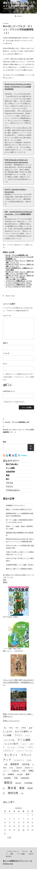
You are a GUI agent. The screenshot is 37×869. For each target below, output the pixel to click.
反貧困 (11, 767)
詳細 (4, 580)
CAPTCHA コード (9, 391)
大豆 (23, 771)
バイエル (21, 747)
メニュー (19, 16)
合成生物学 (19, 767)
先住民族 (26, 764)
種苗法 (8, 782)
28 (23, 830)
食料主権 (13, 793)
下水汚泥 (29, 760)
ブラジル (13, 295)
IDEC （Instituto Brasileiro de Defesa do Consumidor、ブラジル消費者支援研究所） (18, 214)
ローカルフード (19, 760)
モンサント (11, 754)
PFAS (11, 728)
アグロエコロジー (13, 490)
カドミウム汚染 (9, 740)
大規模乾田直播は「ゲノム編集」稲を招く (20, 565)
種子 (7, 479)
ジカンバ (23, 744)
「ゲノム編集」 (21, 854)
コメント (7, 315)
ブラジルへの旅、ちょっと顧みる (16, 279)
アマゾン (9, 486)
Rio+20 (7, 295)
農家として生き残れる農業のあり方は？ (19, 509)
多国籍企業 (15, 771)
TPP (17, 728)
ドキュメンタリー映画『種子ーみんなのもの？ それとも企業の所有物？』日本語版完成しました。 (18, 682)
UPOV (23, 728)
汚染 (16, 778)
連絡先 (5, 582)
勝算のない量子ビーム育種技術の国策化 (19, 569)
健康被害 (14, 764)
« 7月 (9, 837)
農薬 (7, 475)
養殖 (22, 793)
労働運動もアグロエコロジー (15, 505)
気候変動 (7, 778)
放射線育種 (10, 472)
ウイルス (27, 735)
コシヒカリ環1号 (11, 744)
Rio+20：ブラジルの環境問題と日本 (17, 255)
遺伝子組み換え (12, 464)
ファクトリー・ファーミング (24, 751)
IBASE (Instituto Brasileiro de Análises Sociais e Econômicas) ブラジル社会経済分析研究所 (18, 86)
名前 (5, 343)
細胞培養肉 (18, 783)
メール (6, 353)
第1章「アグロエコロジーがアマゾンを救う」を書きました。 (18, 715)
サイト (5, 364)
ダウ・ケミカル (11, 747)
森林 (28, 774)
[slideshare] (19, 456)
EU (5, 728)
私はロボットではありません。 (15, 402)
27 (19, 830)
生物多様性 (25, 778)
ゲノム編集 (10, 468)
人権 (5, 764)
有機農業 (11, 774)
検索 (4, 442)
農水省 (12, 787)
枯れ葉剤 (20, 774)
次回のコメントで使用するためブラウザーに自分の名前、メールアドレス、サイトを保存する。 (18, 376)
